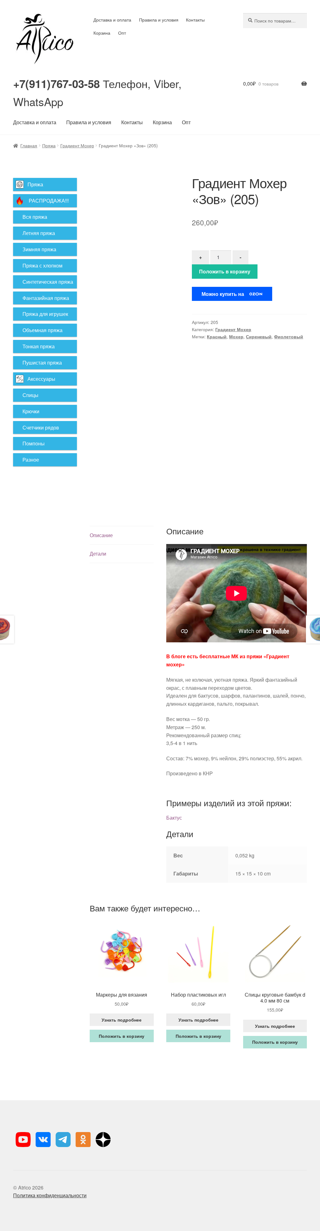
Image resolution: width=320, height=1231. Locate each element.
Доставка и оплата (112, 20)
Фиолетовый (288, 336)
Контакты (195, 20)
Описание (101, 535)
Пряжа (49, 145)
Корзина (101, 33)
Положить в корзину (224, 271)
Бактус (174, 817)
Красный (217, 336)
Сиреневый (259, 336)
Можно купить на (223, 293)
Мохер (236, 336)
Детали (98, 553)
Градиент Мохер (77, 145)
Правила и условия (158, 20)
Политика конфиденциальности (50, 1195)
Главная (28, 145)
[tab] (121, 535)
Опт (122, 33)
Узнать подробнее (121, 1020)
